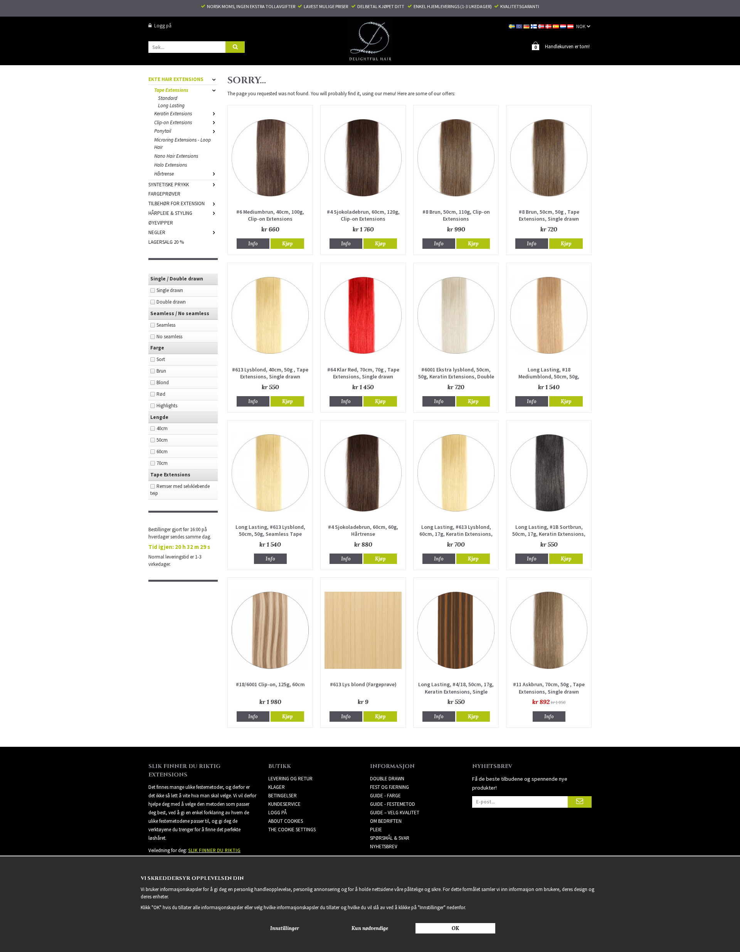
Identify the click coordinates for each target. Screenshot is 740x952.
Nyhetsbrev (383, 846)
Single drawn (169, 290)
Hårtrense (164, 173)
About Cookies (285, 821)
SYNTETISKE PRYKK (168, 184)
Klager (276, 787)
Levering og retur (290, 778)
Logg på (163, 25)
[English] (519, 25)
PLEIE (376, 829)
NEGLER (156, 232)
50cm (162, 440)
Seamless (165, 325)
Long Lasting (171, 105)
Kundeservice (284, 804)
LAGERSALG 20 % (166, 242)
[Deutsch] (527, 25)
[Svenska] (512, 25)
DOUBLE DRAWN (387, 778)
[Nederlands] (563, 25)
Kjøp (287, 243)
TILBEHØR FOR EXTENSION (176, 203)
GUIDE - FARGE (385, 795)
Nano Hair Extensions (176, 156)
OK (455, 928)
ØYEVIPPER (160, 222)
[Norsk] (541, 25)
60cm (162, 451)
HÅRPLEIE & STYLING (170, 213)
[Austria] (571, 25)
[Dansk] (549, 25)
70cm (162, 463)
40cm (162, 428)
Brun (161, 371)
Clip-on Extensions (173, 122)
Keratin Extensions (173, 113)
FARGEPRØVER (164, 194)
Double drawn (171, 302)
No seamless (169, 336)
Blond (162, 382)
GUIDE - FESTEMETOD (392, 804)
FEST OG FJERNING (389, 787)
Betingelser (282, 795)
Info (253, 243)
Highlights (166, 405)
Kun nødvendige (370, 928)
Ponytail (162, 131)
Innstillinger (284, 928)
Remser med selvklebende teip (180, 490)
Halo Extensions (170, 165)
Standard (167, 98)
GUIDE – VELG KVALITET (394, 812)
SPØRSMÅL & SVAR (389, 838)
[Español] (556, 25)
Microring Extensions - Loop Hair (182, 143)
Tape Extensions (171, 90)
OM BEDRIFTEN (386, 821)
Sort (160, 359)
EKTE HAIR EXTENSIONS (176, 79)
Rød (160, 394)
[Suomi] (534, 25)
